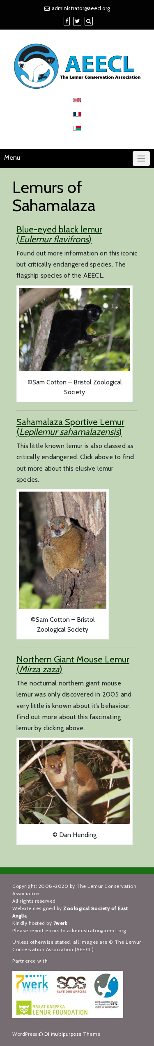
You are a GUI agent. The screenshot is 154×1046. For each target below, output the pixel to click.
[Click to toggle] (141, 158)
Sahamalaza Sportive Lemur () (70, 426)
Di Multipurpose (62, 1034)
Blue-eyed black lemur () (59, 234)
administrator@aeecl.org (81, 8)
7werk (60, 923)
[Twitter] (77, 21)
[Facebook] (67, 21)
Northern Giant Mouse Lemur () (72, 664)
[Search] (89, 21)
